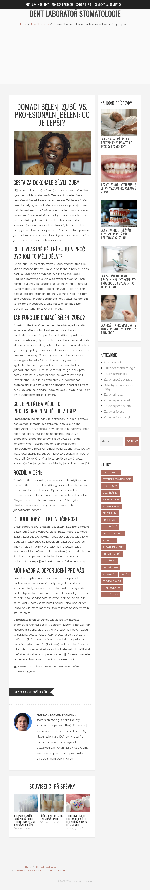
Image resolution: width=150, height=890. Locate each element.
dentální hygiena (113, 533)
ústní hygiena (26, 671)
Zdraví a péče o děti (117, 400)
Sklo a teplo (84, 4)
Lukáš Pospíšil (40, 691)
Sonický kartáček (63, 4)
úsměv (125, 574)
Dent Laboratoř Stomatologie (75, 13)
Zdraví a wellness (115, 374)
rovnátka (108, 540)
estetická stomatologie (117, 479)
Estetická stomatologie (119, 368)
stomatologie (111, 499)
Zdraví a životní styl (117, 417)
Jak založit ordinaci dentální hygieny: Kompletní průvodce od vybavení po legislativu (119, 281)
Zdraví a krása (113, 394)
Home (23, 24)
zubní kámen (110, 492)
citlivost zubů (111, 554)
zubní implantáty (113, 547)
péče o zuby (110, 486)
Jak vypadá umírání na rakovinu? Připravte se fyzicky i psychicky (116, 142)
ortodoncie (109, 520)
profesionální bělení (66, 666)
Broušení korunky (37, 4)
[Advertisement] (75, 58)
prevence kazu (112, 581)
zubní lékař (110, 526)
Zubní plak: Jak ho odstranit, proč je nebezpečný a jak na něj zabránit (76, 820)
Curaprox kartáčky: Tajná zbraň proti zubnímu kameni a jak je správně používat (24, 820)
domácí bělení (44, 666)
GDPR (50, 870)
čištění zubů (110, 567)
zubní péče (109, 574)
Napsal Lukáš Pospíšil (57, 715)
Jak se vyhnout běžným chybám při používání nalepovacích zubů (116, 234)
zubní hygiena (111, 506)
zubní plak (109, 560)
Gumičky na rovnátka (107, 4)
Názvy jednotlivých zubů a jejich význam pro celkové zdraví (118, 188)
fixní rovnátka (111, 588)
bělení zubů (110, 513)
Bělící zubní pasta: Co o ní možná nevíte (51, 817)
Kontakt (62, 870)
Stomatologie (113, 362)
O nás (28, 867)
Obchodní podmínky (46, 867)
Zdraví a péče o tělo (117, 406)
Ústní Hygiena (40, 24)
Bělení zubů (25, 666)
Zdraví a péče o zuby (118, 379)
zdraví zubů (110, 594)
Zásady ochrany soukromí (28, 870)
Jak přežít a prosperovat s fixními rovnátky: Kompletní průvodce (119, 329)
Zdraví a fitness (114, 411)
